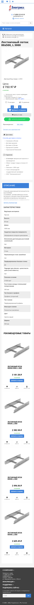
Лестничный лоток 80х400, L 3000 (15, 533)
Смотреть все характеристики (11, 129)
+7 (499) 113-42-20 (19, 14)
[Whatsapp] (17, 119)
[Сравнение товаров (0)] (10, 1)
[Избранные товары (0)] (7, 1)
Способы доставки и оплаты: (12, 138)
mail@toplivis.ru (18, 16)
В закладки (11, 102)
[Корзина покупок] (12, 1)
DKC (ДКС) (21, 99)
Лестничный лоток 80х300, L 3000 (15, 478)
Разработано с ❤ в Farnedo (19, 602)
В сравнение (25, 102)
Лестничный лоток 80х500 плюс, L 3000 (15, 367)
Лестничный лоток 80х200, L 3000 (15, 422)
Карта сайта (4, 600)
